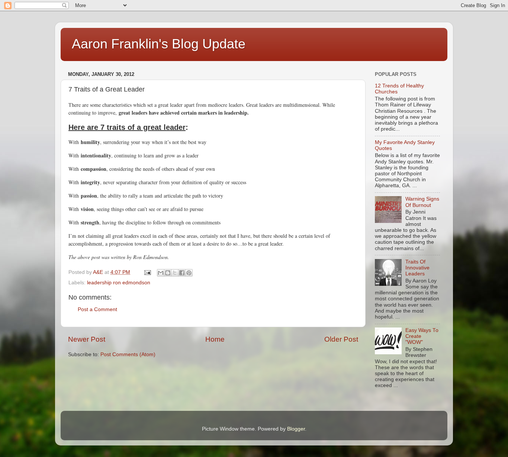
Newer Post (86, 339)
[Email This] (160, 273)
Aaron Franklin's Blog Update (158, 43)
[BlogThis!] (167, 273)
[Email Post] (147, 272)
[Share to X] (175, 273)
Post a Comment (97, 309)
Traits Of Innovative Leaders (417, 268)
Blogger (296, 429)
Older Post (341, 339)
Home (215, 339)
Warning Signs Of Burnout (422, 202)
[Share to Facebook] (182, 273)
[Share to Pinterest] (189, 273)
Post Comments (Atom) (127, 354)
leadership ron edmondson (118, 282)
